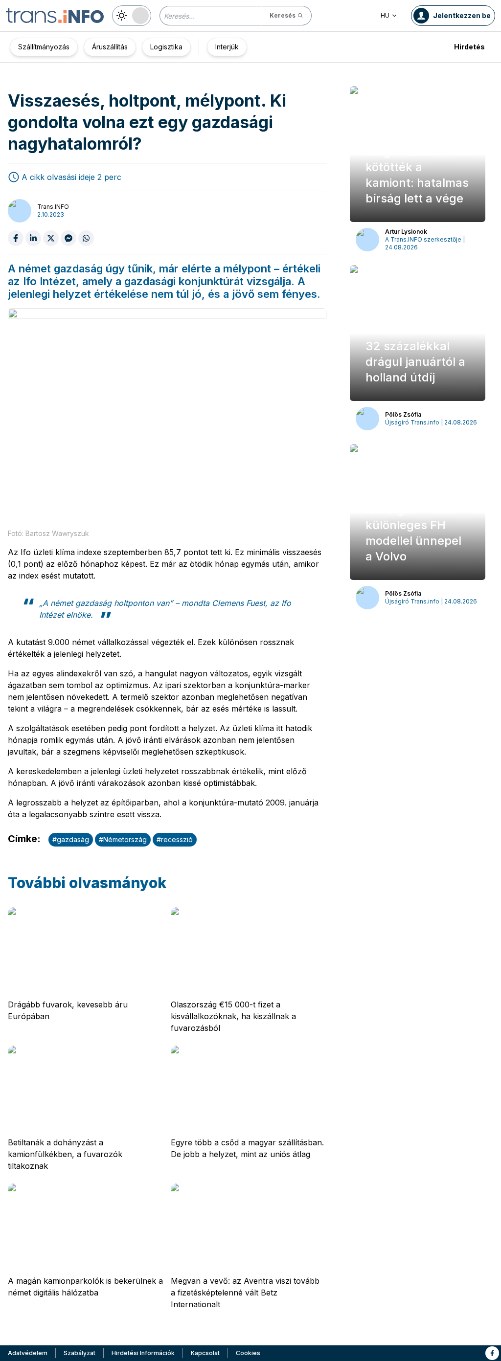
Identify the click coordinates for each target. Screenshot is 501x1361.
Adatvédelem (27, 1353)
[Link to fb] (492, 1353)
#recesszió (175, 839)
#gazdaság (70, 839)
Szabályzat (79, 1353)
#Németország (123, 839)
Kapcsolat (205, 1353)
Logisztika (166, 47)
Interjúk (227, 47)
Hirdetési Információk (143, 1353)
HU (385, 15)
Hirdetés (469, 47)
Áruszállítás (110, 47)
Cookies (248, 1353)
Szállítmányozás (43, 47)
